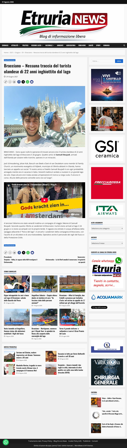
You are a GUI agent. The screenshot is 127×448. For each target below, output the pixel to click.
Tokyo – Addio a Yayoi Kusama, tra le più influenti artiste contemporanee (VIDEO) (112, 399)
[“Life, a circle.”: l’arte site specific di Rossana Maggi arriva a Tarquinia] (96, 415)
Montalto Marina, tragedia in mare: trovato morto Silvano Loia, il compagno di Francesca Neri (9, 369)
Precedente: (20, 259)
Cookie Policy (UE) (75, 441)
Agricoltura (70, 45)
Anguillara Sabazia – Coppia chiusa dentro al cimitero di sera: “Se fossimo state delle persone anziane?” (44, 299)
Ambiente (60, 45)
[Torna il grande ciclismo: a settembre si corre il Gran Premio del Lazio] (72, 317)
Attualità (14, 45)
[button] (124, 45)
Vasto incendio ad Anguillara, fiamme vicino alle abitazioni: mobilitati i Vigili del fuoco (14, 331)
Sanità (91, 45)
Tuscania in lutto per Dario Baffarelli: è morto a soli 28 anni (51, 356)
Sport (98, 45)
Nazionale (48, 45)
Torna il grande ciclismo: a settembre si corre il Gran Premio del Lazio (71, 331)
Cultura (94, 392)
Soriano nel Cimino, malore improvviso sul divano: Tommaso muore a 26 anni (9, 356)
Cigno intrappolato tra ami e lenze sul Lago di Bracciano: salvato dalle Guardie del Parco (16, 298)
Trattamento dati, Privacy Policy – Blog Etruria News (47, 441)
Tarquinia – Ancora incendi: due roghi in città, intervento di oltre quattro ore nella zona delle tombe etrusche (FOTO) (51, 369)
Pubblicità (86, 441)
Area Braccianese (10, 60)
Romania (106, 45)
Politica (25, 45)
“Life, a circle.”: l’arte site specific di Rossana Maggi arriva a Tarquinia (112, 412)
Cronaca (5, 45)
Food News (82, 45)
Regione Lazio (36, 45)
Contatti (95, 441)
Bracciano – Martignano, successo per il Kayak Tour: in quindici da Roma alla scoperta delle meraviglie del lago (44, 332)
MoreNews (79, 446)
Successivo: (65, 259)
